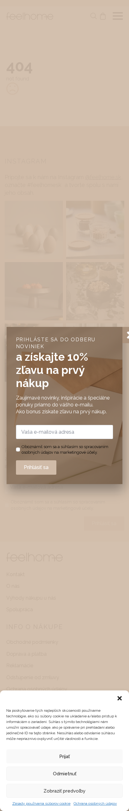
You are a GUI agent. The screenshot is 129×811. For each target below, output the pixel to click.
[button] (119, 698)
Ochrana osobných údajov (95, 803)
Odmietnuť (64, 774)
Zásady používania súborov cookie (41, 803)
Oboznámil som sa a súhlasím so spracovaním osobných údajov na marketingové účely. (65, 449)
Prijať (64, 756)
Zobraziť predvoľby (64, 791)
